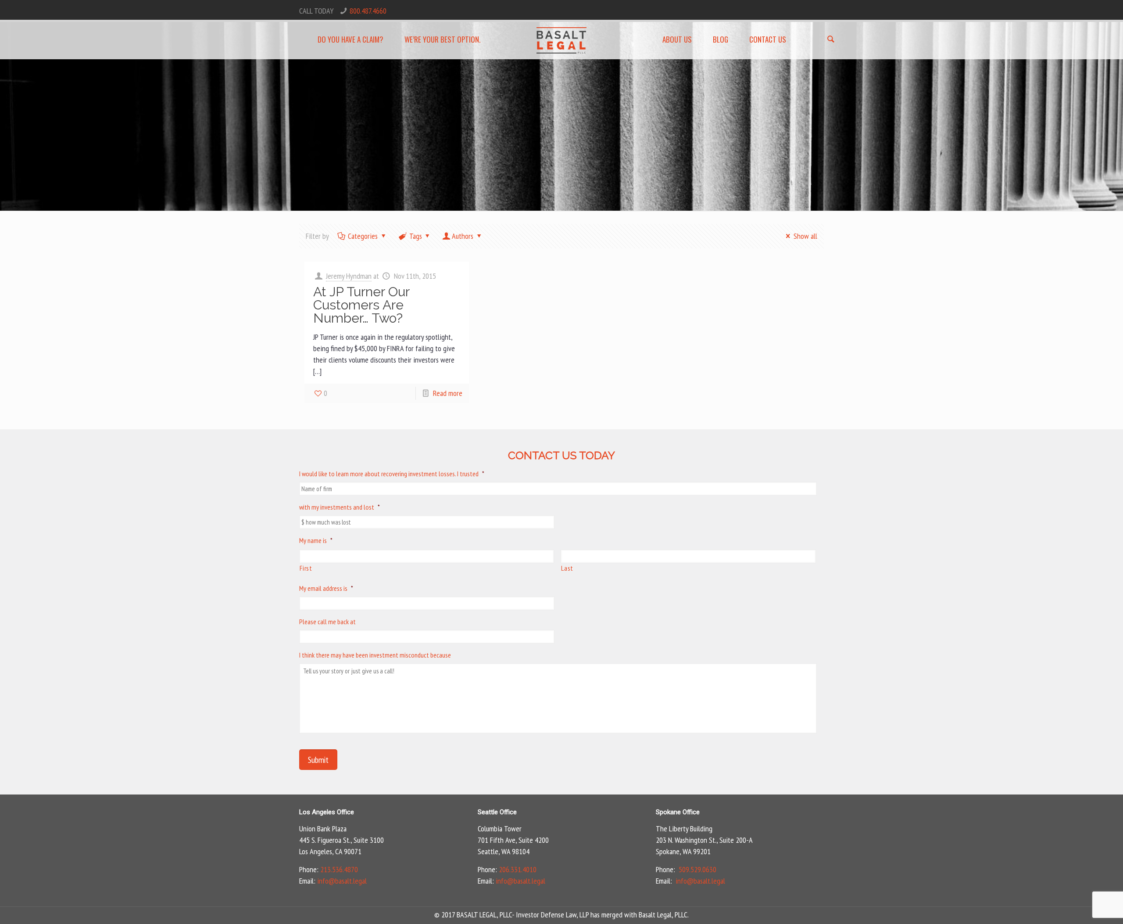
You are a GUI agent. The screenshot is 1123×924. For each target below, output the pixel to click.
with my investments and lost (339, 507)
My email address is (326, 588)
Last (567, 568)
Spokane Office (678, 812)
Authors (462, 236)
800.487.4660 (368, 11)
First (306, 568)
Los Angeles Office (326, 812)
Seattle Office (497, 812)
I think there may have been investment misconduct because (375, 655)
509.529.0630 (697, 869)
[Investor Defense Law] (562, 39)
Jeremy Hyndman (349, 276)
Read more (447, 393)
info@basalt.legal (342, 881)
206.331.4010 (517, 869)
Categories (363, 236)
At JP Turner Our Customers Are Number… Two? (361, 305)
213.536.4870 (339, 869)
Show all (805, 236)
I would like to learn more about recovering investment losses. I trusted (391, 473)
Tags (415, 236)
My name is (316, 540)
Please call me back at (327, 621)
